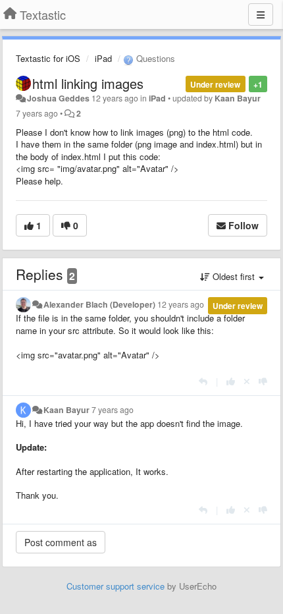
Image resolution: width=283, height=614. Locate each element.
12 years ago (180, 304)
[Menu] (260, 14)
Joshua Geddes (58, 98)
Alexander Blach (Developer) (99, 304)
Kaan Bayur (238, 98)
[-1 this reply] (263, 381)
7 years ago (112, 410)
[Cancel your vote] (247, 381)
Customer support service (115, 586)
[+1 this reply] (230, 381)
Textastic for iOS (48, 58)
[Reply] (203, 381)
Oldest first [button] (233, 276)
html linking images (87, 83)
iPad (103, 58)
